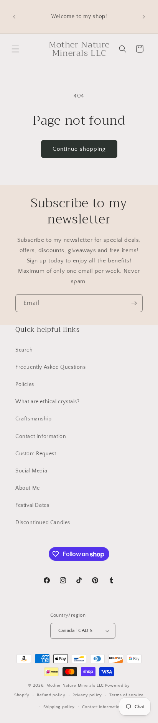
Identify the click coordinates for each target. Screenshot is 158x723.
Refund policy (51, 695)
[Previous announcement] (14, 16)
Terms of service (126, 695)
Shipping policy (59, 707)
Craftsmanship (33, 419)
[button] (15, 49)
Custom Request (35, 454)
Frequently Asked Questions (50, 367)
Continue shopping (79, 149)
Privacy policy (87, 695)
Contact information (102, 707)
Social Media (31, 471)
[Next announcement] (143, 16)
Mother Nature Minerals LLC (75, 685)
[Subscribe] (133, 303)
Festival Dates (32, 505)
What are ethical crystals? (47, 402)
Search (24, 350)
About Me (27, 488)
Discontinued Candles (42, 522)
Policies (24, 384)
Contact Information (40, 436)
